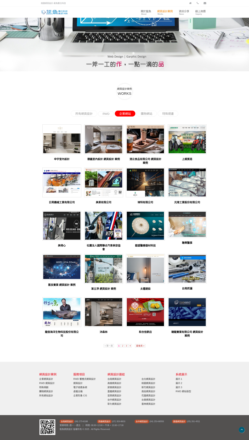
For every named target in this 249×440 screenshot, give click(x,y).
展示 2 (179, 383)
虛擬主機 (78, 391)
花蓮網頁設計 (148, 395)
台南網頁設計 (114, 379)
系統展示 (181, 374)
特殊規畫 (168, 113)
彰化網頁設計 (114, 404)
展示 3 (179, 387)
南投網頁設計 (148, 391)
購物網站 (146, 113)
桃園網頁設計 (148, 383)
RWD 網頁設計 (47, 383)
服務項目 (79, 374)
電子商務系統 (80, 387)
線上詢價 (200, 12)
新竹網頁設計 (148, 387)
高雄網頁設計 (114, 383)
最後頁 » (140, 346)
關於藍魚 (146, 12)
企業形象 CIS (80, 395)
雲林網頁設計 (148, 404)
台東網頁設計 (148, 400)
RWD (106, 113)
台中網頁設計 (114, 400)
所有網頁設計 (84, 113)
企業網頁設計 (46, 379)
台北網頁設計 (148, 379)
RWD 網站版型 (183, 391)
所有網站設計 (46, 395)
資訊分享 (184, 12)
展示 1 (179, 379)
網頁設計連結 (116, 374)
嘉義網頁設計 (114, 391)
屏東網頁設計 (114, 387)
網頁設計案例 (165, 12)
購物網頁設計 (46, 391)
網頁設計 (78, 383)
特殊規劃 (43, 387)
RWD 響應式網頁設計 (84, 379)
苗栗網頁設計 (114, 395)
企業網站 (125, 113)
